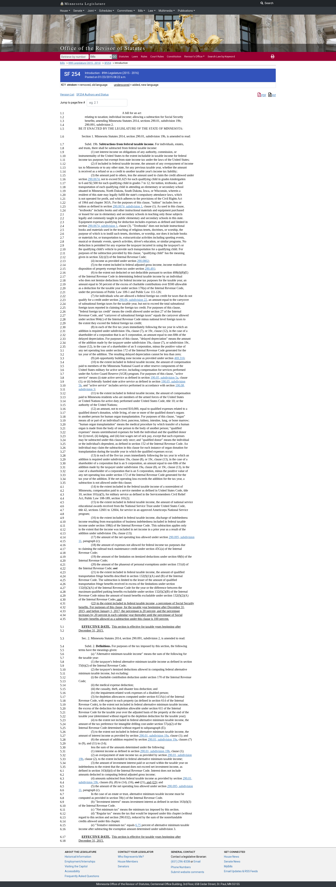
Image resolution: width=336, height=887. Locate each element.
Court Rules (157, 56)
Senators (123, 866)
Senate (77, 10)
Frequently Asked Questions (82, 876)
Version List (67, 94)
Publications (185, 10)
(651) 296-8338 (180, 861)
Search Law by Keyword (221, 56)
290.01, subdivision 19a (154, 735)
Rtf (273, 95)
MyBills (228, 866)
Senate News (232, 861)
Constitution (174, 56)
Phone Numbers (181, 867)
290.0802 (143, 260)
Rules (144, 56)
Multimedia (165, 10)
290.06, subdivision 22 (133, 299)
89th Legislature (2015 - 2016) (84, 63)
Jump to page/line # (72, 102)
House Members (128, 861)
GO (114, 56)
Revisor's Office (193, 56)
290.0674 (94, 179)
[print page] (272, 56)
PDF (263, 95)
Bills (140, 10)
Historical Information (78, 856)
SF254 (107, 63)
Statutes (124, 56)
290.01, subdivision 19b (155, 751)
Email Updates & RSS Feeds (241, 871)
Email (197, 861)
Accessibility (72, 871)
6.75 (138, 825)
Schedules (105, 10)
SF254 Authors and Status (92, 94)
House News (231, 856)
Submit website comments (187, 872)
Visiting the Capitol (76, 866)
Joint (91, 10)
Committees (125, 10)
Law (150, 10)
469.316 (179, 358)
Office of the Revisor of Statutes (102, 48)
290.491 (150, 268)
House (64, 10)
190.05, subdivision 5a (164, 377)
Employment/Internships (80, 861)
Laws (135, 56)
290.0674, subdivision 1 (127, 206)
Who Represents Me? (131, 856)
